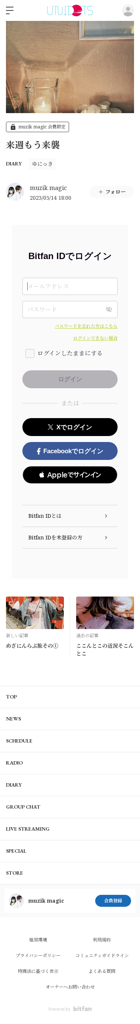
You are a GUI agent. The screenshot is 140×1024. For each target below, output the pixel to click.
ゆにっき (42, 163)
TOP (11, 696)
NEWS (13, 718)
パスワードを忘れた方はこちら (86, 326)
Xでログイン (74, 427)
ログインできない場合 (95, 338)
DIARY (14, 163)
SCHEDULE (19, 740)
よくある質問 (101, 971)
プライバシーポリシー (38, 955)
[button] (70, 475)
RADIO (14, 762)
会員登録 (113, 900)
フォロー (115, 191)
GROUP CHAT (23, 806)
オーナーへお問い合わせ (70, 987)
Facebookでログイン (73, 451)
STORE (14, 872)
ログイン (128, 10)
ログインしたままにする (70, 353)
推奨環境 (38, 940)
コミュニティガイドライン (102, 955)
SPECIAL (16, 850)
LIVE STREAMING (28, 828)
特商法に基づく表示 (38, 971)
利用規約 (102, 940)
